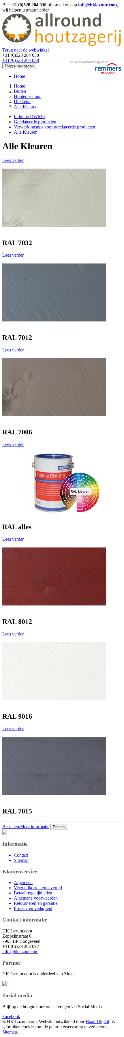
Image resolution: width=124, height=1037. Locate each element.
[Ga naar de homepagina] (61, 44)
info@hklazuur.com (97, 4)
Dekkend (22, 101)
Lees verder (13, 160)
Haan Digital (97, 1021)
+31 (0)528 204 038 (20, 60)
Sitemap (9, 1032)
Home (19, 76)
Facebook (11, 1016)
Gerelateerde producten (35, 121)
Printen (59, 827)
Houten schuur (27, 96)
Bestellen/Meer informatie (25, 826)
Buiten (20, 91)
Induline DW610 (29, 116)
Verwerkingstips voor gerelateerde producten (54, 126)
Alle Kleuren (25, 106)
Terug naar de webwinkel (25, 50)
